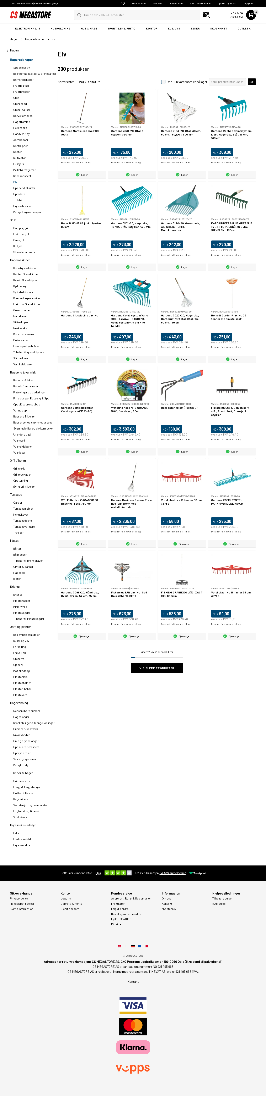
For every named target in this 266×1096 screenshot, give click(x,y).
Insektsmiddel (22, 839)
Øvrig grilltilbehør (24, 486)
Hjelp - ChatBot (121, 919)
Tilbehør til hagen (21, 773)
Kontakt (167, 903)
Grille (13, 220)
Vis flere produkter (156, 668)
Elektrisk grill (21, 234)
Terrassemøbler (23, 508)
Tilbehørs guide (222, 898)
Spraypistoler (22, 753)
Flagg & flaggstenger (26, 787)
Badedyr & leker (23, 380)
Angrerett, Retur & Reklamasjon (131, 898)
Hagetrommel (22, 121)
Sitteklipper (20, 322)
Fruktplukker (21, 85)
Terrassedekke (22, 520)
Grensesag (20, 103)
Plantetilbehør (22, 689)
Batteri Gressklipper (26, 274)
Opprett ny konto (227, 3)
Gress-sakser (21, 109)
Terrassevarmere (24, 526)
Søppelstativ (21, 67)
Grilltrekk (19, 468)
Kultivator (19, 158)
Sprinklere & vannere (26, 747)
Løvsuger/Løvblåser (26, 346)
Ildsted (14, 540)
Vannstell (19, 440)
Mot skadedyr (21, 670)
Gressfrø (18, 658)
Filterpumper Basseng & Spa (31, 398)
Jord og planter (20, 627)
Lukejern (18, 164)
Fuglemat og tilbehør (26, 811)
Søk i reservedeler (200, 3)
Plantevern (20, 695)
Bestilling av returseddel (126, 914)
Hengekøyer (20, 514)
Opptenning (20, 480)
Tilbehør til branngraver (28, 560)
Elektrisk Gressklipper (27, 304)
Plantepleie (20, 677)
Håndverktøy (21, 133)
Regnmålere (20, 799)
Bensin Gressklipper (25, 280)
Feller (16, 833)
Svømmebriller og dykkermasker (33, 428)
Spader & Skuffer (24, 188)
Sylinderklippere (23, 292)
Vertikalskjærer (23, 364)
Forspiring (19, 646)
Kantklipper (20, 146)
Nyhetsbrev (169, 908)
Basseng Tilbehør (24, 416)
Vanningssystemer (24, 759)
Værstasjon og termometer (30, 805)
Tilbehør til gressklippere (28, 352)
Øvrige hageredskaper (27, 212)
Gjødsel (18, 664)
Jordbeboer (20, 140)
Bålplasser (20, 554)
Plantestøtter (22, 683)
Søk (251, 81)
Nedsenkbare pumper (26, 711)
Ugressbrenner (22, 206)
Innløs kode (176, 3)
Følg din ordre (119, 908)
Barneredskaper (23, 79)
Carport (18, 502)
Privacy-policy (19, 898)
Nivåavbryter (21, 735)
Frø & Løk (19, 652)
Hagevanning (19, 703)
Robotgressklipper (25, 268)
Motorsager (20, 340)
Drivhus (15, 586)
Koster (17, 152)
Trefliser (18, 532)
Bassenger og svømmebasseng (33, 422)
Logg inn (248, 3)
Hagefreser (20, 316)
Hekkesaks (20, 127)
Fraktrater (118, 903)
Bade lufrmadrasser (25, 386)
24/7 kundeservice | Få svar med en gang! (35, 3)
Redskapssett (22, 176)
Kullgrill (17, 246)
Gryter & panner (23, 566)
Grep (16, 97)
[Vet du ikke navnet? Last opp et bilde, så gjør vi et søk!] (206, 15)
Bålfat (17, 548)
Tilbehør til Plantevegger (28, 618)
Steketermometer (24, 252)
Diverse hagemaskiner (27, 298)
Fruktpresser (21, 91)
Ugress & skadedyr (23, 825)
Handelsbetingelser (22, 903)
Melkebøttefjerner (24, 170)
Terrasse (16, 494)
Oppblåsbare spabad (26, 404)
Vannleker (19, 452)
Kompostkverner (23, 334)
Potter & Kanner (23, 793)
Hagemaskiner (20, 260)
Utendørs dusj (22, 434)
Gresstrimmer (22, 310)
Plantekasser (21, 600)
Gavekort (158, 3)
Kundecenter (139, 3)
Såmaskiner (20, 358)
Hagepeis (19, 572)
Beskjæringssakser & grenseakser (34, 73)
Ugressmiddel (22, 845)
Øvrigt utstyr (21, 765)
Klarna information (21, 908)
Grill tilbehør (18, 460)
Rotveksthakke (22, 115)
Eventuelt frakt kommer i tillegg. (76, 162)
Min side (116, 924)
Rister (17, 578)
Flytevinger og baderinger (29, 392)
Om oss (166, 898)
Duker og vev (21, 640)
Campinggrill (21, 228)
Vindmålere (20, 817)
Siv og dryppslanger (25, 741)
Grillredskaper (22, 474)
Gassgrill (18, 240)
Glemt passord (70, 908)
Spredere (19, 194)
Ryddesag (19, 286)
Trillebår (18, 200)
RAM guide (218, 903)
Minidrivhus (20, 606)
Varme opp (20, 410)
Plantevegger (21, 612)
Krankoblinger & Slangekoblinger (33, 723)
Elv (15, 182)
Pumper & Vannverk (25, 729)
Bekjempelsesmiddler (26, 634)
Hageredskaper (21, 59)
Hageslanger (21, 717)
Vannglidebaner (23, 446)
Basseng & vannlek (23, 372)
